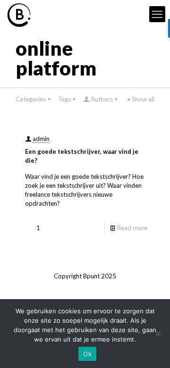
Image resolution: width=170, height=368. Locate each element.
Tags (64, 99)
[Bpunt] (19, 14)
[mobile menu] (157, 14)
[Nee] (158, 333)
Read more (132, 228)
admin (41, 138)
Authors (102, 99)
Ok (87, 354)
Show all (143, 99)
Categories (31, 99)
